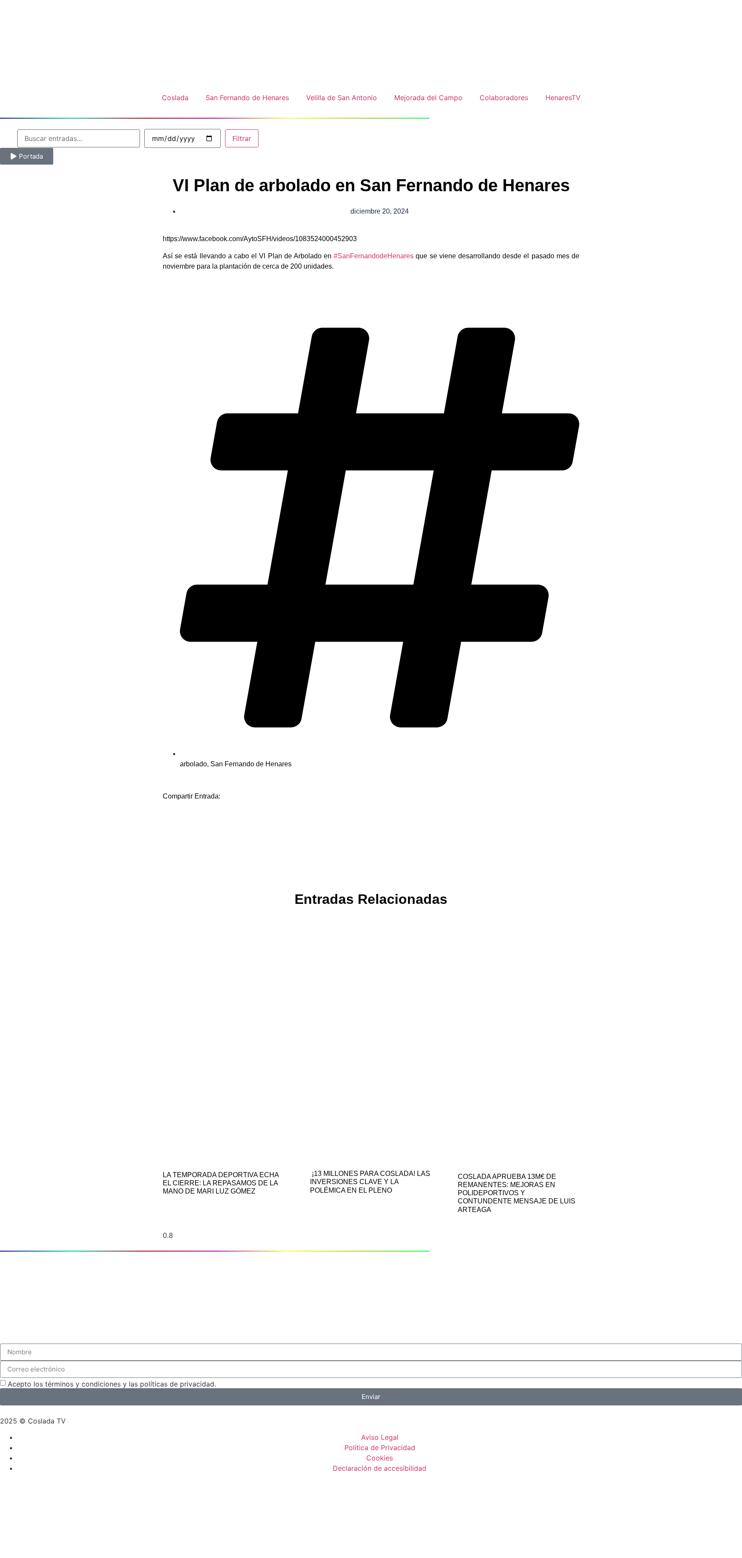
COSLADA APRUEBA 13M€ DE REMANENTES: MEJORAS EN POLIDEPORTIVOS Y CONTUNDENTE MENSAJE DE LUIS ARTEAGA (516, 1193)
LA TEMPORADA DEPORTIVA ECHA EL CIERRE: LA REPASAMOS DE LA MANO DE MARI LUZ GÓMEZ (221, 1183)
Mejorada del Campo (428, 97)
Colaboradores (504, 97)
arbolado (193, 764)
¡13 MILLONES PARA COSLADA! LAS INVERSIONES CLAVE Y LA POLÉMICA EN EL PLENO (370, 1182)
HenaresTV (563, 97)
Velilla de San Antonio (341, 97)
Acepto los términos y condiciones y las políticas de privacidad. (112, 1384)
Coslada (175, 97)
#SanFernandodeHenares (374, 256)
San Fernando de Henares (247, 97)
